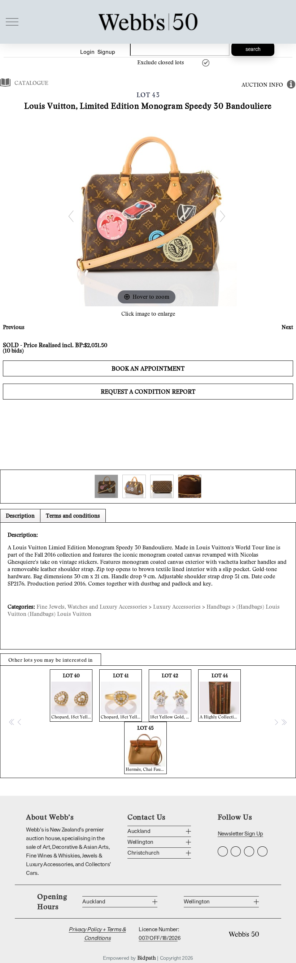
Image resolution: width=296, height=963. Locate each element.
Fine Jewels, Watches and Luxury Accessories (91, 606)
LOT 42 (170, 696)
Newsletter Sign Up (240, 834)
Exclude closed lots (160, 62)
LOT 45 (146, 748)
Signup (106, 52)
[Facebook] (236, 851)
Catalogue (31, 82)
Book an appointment (148, 368)
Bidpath (146, 957)
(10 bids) (13, 350)
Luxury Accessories (177, 606)
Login (87, 52)
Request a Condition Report (148, 391)
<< (12, 722)
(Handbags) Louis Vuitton (59, 613)
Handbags (218, 606)
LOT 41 (121, 696)
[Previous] (70, 216)
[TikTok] (262, 851)
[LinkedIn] (249, 851)
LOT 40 (71, 696)
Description (20, 515)
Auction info (262, 84)
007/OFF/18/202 (158, 938)
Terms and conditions (73, 515)
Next (287, 327)
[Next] (222, 216)
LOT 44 (220, 696)
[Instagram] (223, 851)
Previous (14, 327)
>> (284, 722)
